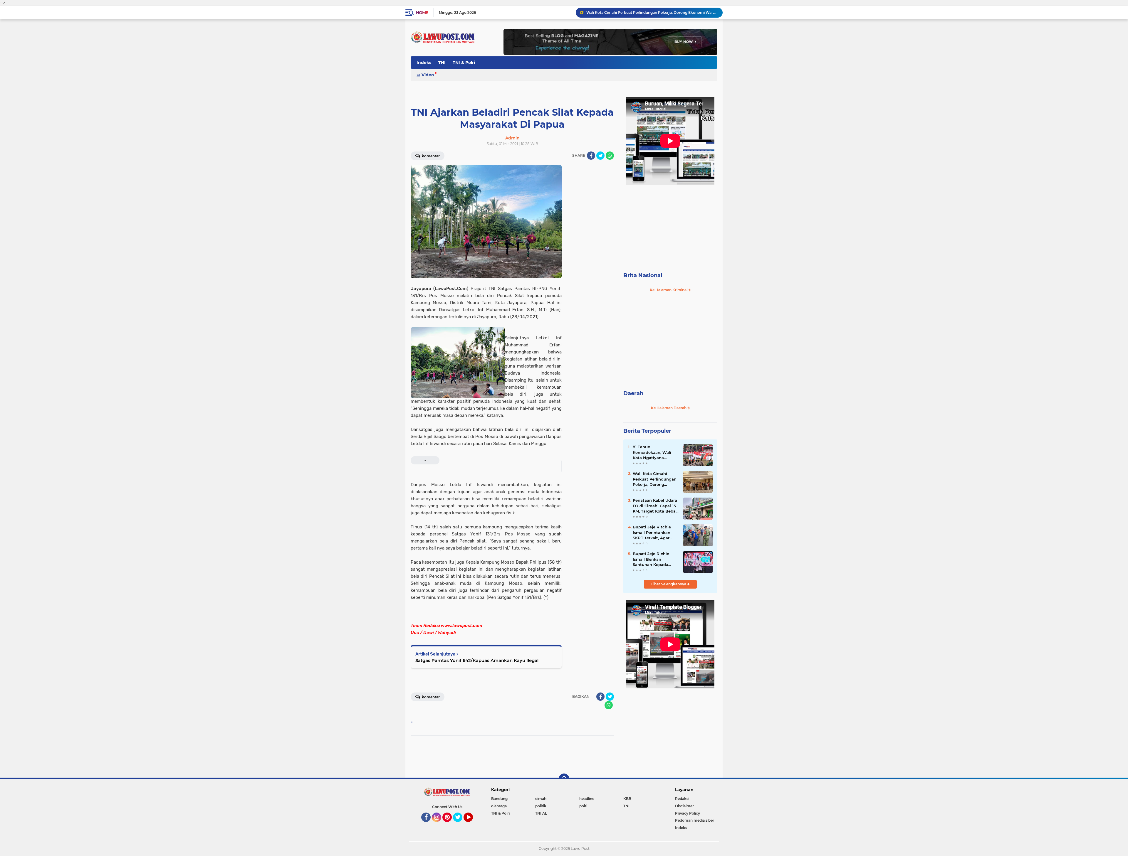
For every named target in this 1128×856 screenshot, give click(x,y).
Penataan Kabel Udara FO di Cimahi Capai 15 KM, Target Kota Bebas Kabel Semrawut (655, 506)
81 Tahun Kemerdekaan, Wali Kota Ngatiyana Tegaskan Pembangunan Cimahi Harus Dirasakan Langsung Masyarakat (655, 452)
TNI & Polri (464, 62)
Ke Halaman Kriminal (669, 290)
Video (428, 74)
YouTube (472, 824)
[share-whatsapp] (610, 155)
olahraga (499, 806)
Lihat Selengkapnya (669, 584)
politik (540, 806)
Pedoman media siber (694, 820)
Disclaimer (684, 806)
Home (422, 12)
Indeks (424, 62)
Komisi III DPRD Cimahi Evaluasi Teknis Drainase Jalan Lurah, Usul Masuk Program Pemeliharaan (651, 12)
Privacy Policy (687, 813)
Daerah (633, 393)
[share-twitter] (600, 155)
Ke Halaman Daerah (669, 408)
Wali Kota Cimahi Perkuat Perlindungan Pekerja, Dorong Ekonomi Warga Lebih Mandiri (655, 479)
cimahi (541, 798)
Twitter (460, 824)
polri (583, 806)
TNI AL (541, 813)
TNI (442, 62)
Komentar (430, 156)
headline (586, 798)
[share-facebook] (591, 155)
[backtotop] (564, 779)
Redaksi (682, 798)
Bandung (499, 798)
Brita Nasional (642, 275)
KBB (627, 798)
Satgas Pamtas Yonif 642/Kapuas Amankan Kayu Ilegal (476, 660)
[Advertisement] (670, 223)
